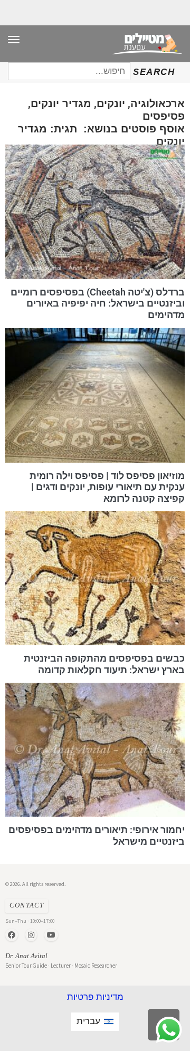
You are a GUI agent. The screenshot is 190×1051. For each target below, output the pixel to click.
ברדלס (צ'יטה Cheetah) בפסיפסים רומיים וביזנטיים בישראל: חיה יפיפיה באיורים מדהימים (98, 303)
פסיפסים (163, 116)
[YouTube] (51, 935)
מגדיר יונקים (61, 103)
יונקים (111, 103)
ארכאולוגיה (157, 103)
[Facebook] (11, 935)
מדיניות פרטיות (95, 997)
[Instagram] (31, 935)
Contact (27, 905)
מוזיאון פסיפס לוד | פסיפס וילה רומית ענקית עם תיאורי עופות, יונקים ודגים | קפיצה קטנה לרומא (107, 486)
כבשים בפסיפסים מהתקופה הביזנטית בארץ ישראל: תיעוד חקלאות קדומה (104, 664)
